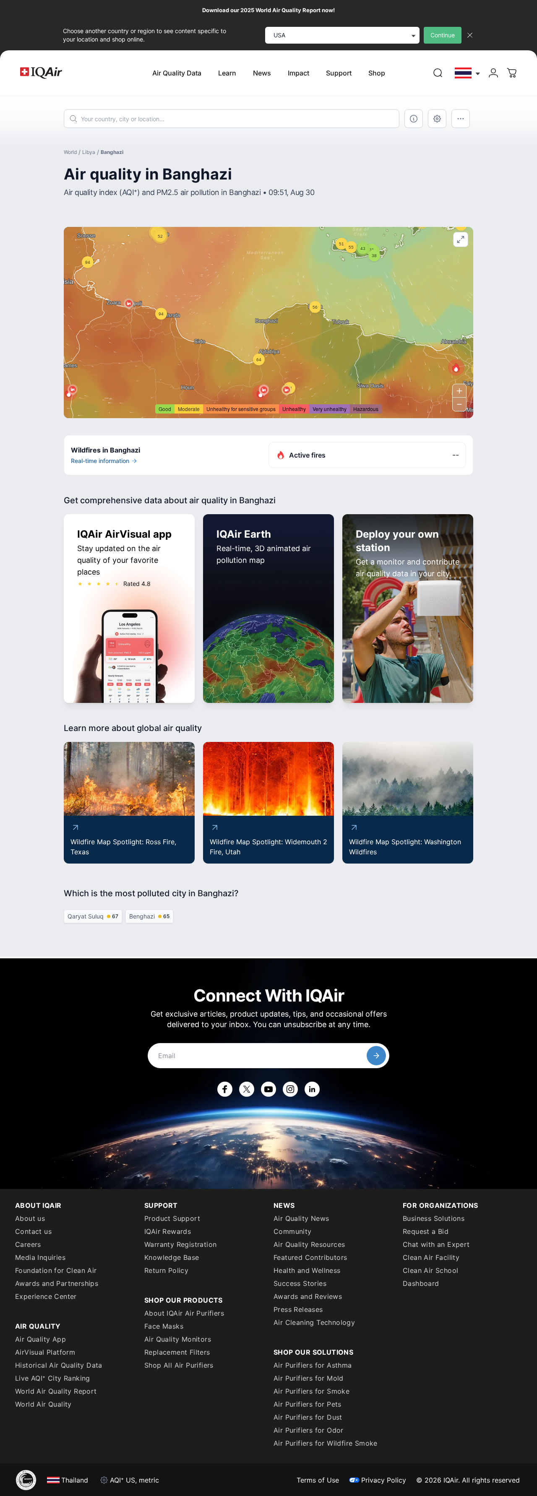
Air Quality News (301, 1218)
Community (293, 1231)
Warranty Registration (180, 1244)
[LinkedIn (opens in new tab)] (312, 1089)
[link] (438, 73)
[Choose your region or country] (468, 73)
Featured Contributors (310, 1257)
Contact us (33, 1231)
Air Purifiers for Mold (309, 1378)
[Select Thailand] (468, 73)
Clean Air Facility (431, 1257)
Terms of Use (318, 1480)
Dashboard (421, 1283)
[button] (456, 367)
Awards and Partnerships (56, 1283)
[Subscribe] (376, 1055)
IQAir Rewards (167, 1231)
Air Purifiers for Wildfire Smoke (326, 1443)
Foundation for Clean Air (56, 1270)
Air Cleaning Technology (314, 1322)
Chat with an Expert (436, 1244)
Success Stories (300, 1283)
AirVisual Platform (45, 1352)
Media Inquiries (40, 1257)
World (70, 152)
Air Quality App (40, 1339)
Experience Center (46, 1296)
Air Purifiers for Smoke (311, 1391)
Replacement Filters (177, 1352)
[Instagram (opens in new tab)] (290, 1089)
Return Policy (166, 1270)
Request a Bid (425, 1231)
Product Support (172, 1218)
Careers (28, 1244)
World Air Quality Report (56, 1391)
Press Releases (298, 1309)
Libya (88, 152)
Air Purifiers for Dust (308, 1417)
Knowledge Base (171, 1257)
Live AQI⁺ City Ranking (52, 1378)
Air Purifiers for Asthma (313, 1365)
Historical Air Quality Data (58, 1365)
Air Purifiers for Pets (307, 1404)
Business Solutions (433, 1218)
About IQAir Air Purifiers (184, 1313)
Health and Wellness (307, 1270)
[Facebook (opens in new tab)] (224, 1089)
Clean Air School (430, 1270)
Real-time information (100, 460)
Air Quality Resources (309, 1244)
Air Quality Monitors (177, 1339)
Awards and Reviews (308, 1296)
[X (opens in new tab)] (246, 1089)
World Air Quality (43, 1404)
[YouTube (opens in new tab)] (268, 1089)
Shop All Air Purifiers (179, 1365)
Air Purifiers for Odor (309, 1430)
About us (30, 1218)
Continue (442, 35)
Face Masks (163, 1326)
